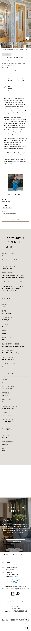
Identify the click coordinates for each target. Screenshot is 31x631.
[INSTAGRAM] (13, 601)
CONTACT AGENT (15, 219)
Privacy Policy (22, 620)
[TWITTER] (22, 601)
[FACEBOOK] (8, 601)
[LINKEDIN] (17, 601)
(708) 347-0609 (7, 207)
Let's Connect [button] (15, 541)
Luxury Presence (20, 611)
